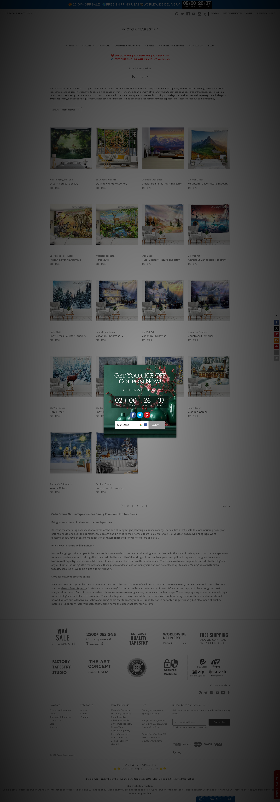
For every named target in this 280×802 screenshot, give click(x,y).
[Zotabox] (174, 435)
